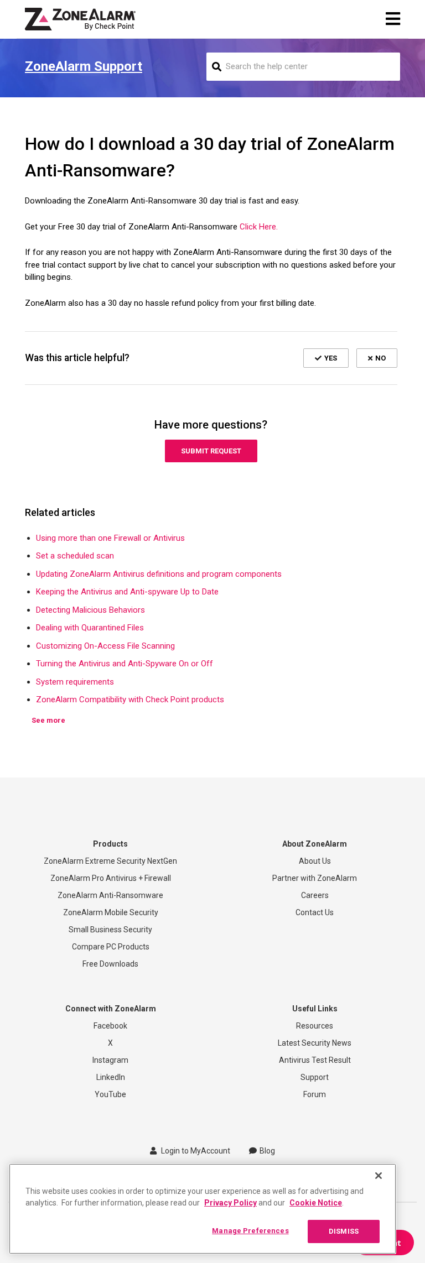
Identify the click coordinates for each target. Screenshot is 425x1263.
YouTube (110, 1094)
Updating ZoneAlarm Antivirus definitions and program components (159, 574)
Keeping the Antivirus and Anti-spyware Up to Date (127, 592)
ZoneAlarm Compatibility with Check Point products (130, 699)
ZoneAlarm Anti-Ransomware (110, 895)
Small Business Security (110, 929)
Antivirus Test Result (315, 1060)
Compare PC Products (110, 946)
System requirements (75, 682)
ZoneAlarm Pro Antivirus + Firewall (110, 878)
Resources (314, 1025)
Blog (267, 1150)
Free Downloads (110, 963)
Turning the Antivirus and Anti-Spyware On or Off (124, 664)
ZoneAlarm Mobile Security (110, 912)
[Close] (378, 1175)
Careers (315, 895)
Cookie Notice (315, 1202)
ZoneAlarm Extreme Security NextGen (110, 861)
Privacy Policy (230, 1202)
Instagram (110, 1060)
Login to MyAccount (194, 1150)
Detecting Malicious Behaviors (90, 610)
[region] (202, 1208)
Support (314, 1077)
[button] (326, 357)
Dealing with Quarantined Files (90, 628)
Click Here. (259, 227)
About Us (315, 861)
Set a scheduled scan (75, 556)
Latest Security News (314, 1042)
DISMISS (344, 1231)
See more (48, 720)
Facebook (110, 1025)
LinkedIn (110, 1077)
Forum (314, 1094)
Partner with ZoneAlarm (314, 878)
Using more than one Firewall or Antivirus (110, 538)
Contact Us (315, 912)
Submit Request (211, 451)
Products (110, 843)
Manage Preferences (250, 1231)
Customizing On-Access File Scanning (105, 646)
